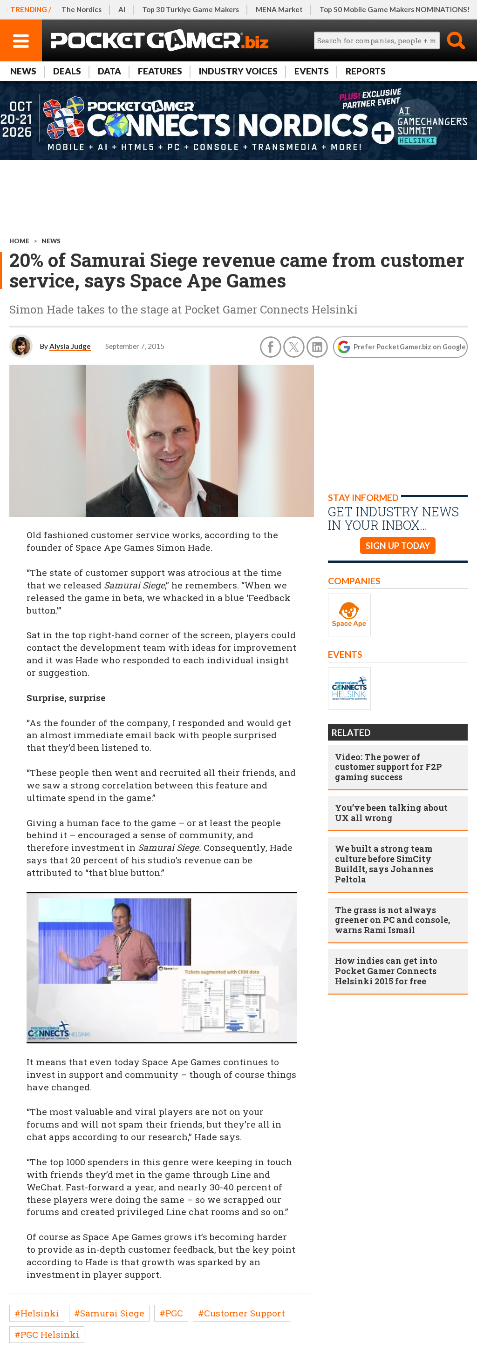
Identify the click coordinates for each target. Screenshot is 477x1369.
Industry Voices (238, 71)
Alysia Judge (70, 346)
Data (109, 71)
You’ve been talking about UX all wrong (391, 812)
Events (311, 71)
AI (121, 9)
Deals (67, 71)
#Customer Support (241, 1313)
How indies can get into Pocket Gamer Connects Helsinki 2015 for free (386, 971)
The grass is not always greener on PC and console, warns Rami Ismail (392, 920)
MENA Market (279, 9)
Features (160, 71)
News (23, 71)
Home (19, 241)
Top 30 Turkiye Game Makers (190, 9)
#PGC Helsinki (46, 1334)
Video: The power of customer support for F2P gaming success (388, 767)
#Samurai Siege (109, 1313)
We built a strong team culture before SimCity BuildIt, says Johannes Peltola (384, 864)
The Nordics (81, 9)
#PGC (171, 1313)
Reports (366, 71)
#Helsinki (36, 1313)
